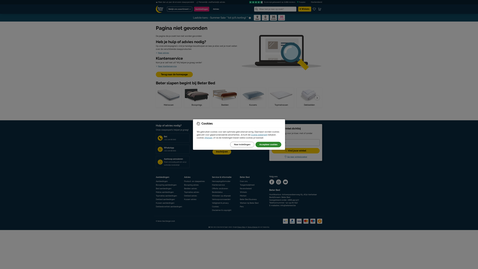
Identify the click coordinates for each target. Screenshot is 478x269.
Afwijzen (208, 138)
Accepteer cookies (268, 144)
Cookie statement (259, 135)
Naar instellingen (242, 144)
